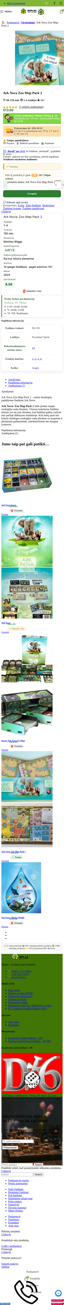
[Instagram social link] (61, 3)
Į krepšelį (32, 193)
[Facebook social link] (54, 3)
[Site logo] (29, 14)
